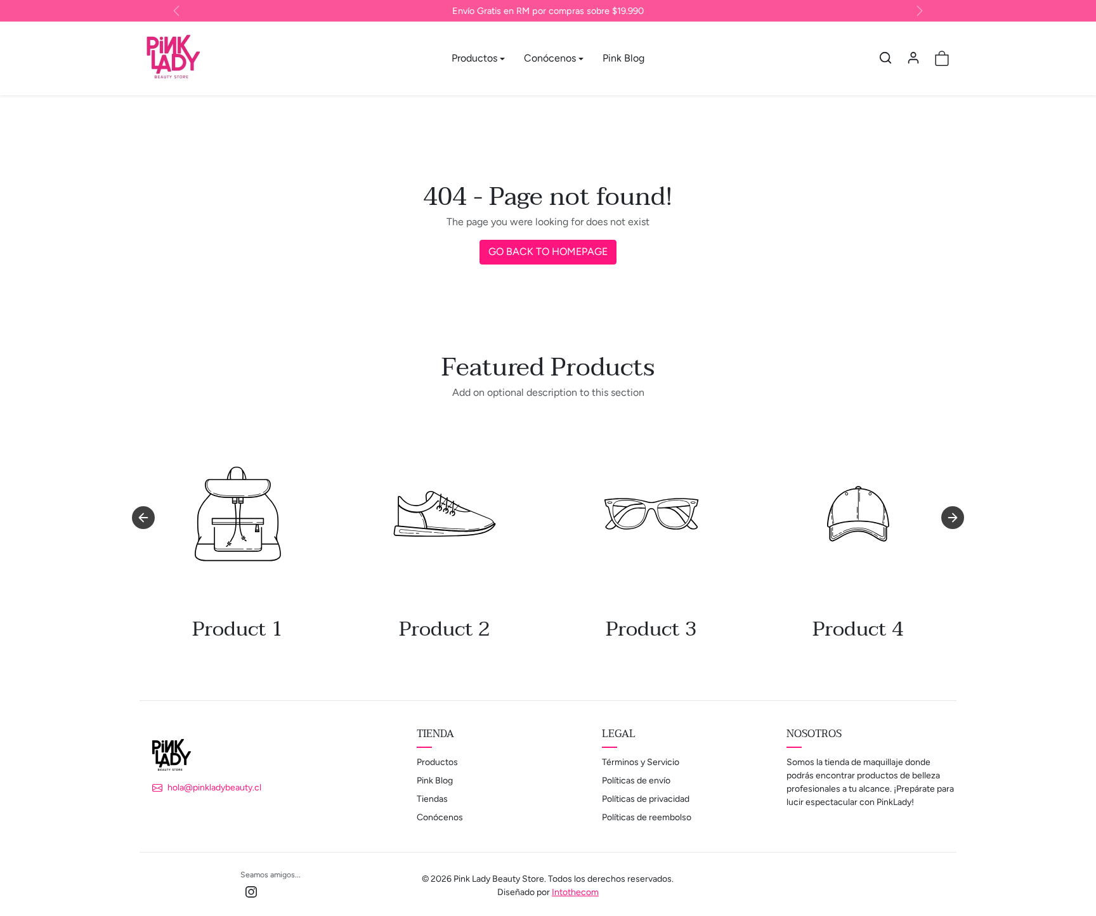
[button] (885, 57)
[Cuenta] (913, 57)
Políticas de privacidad (645, 799)
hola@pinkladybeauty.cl (214, 787)
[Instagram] (251, 891)
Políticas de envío (636, 780)
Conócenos (440, 817)
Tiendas (432, 799)
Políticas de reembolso (646, 817)
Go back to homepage (548, 251)
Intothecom (575, 892)
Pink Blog (623, 58)
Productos (437, 762)
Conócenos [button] (550, 58)
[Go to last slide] (143, 517)
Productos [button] (474, 58)
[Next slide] (952, 517)
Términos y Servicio (640, 762)
